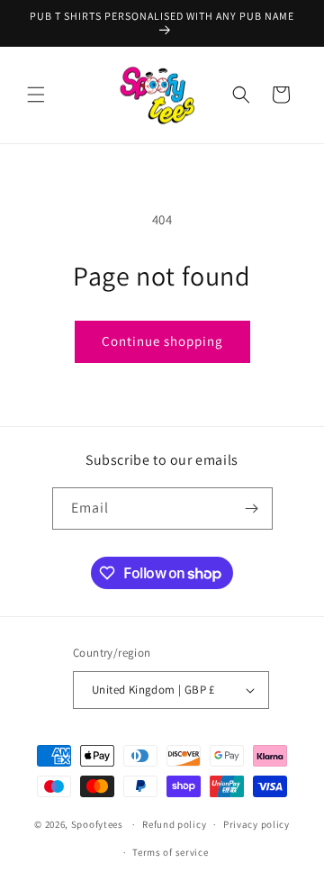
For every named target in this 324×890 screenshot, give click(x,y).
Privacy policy (256, 824)
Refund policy (174, 824)
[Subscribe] (252, 508)
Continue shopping (162, 341)
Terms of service (170, 852)
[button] (36, 94)
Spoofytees (97, 824)
